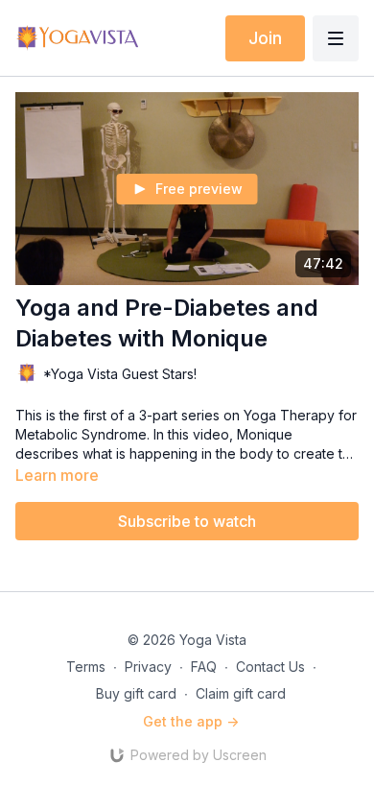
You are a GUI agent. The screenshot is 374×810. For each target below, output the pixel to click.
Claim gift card (241, 693)
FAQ (204, 666)
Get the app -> (191, 721)
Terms (85, 666)
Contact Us (270, 666)
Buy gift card (136, 693)
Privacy (148, 666)
